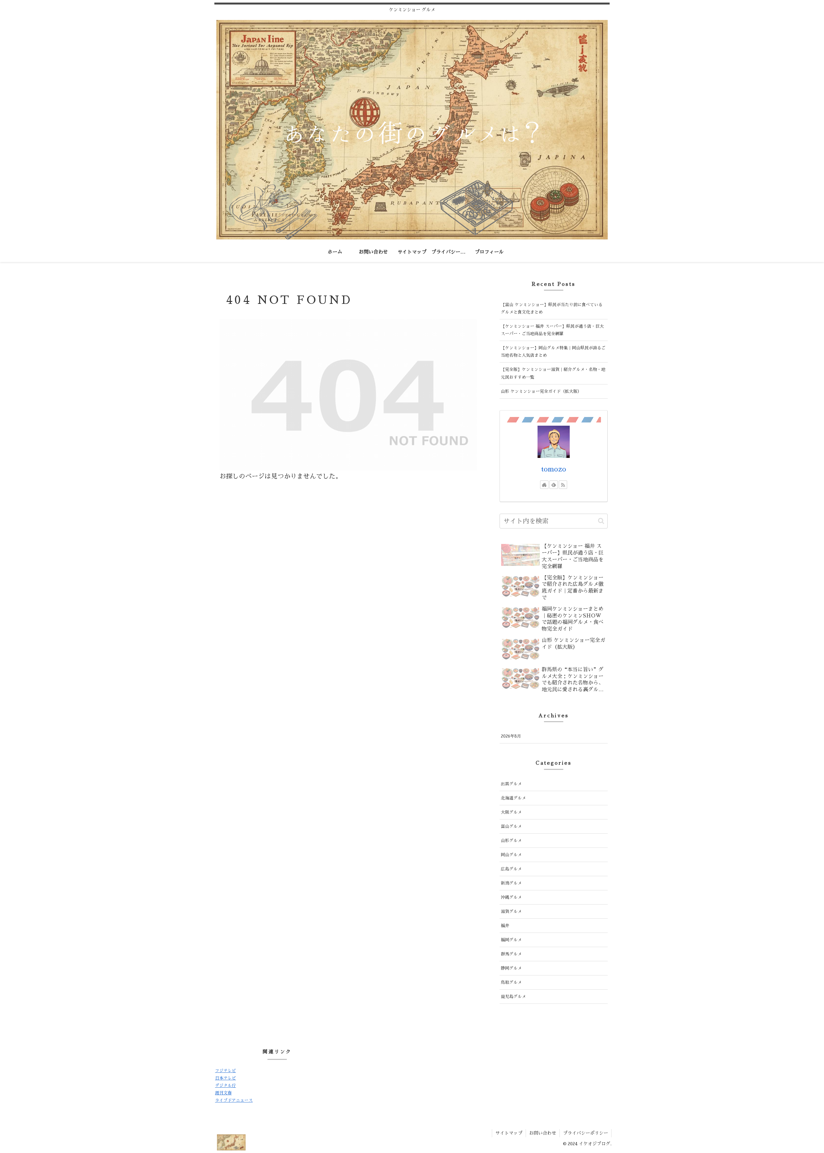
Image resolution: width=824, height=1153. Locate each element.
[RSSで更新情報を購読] (563, 484)
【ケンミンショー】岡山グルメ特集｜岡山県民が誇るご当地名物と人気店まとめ (553, 351)
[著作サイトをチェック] (544, 484)
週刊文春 (223, 1093)
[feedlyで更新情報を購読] (553, 484)
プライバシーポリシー (585, 1133)
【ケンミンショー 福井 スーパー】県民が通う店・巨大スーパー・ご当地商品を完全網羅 (552, 330)
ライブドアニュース (234, 1100)
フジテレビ (225, 1071)
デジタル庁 (225, 1085)
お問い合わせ (542, 1133)
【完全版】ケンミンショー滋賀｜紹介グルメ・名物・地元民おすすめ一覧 (553, 373)
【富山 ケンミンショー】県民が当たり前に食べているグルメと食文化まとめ (552, 308)
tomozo (553, 469)
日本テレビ (225, 1078)
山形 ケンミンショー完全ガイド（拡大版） (541, 391)
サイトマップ (508, 1133)
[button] (601, 521)
